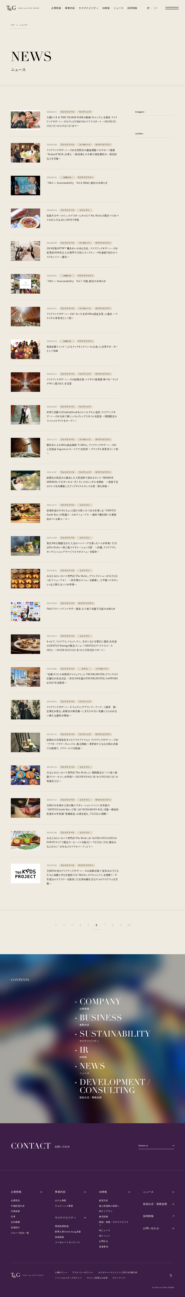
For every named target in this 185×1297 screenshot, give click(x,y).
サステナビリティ (88, 8)
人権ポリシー (61, 1272)
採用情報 (132, 8)
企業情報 (56, 8)
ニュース (119, 8)
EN (155, 8)
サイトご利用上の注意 (97, 1278)
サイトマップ (119, 1278)
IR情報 (106, 8)
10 (129, 925)
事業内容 (70, 8)
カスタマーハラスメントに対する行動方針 (118, 1272)
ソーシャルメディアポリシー (68, 1278)
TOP (12, 25)
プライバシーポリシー (82, 1272)
